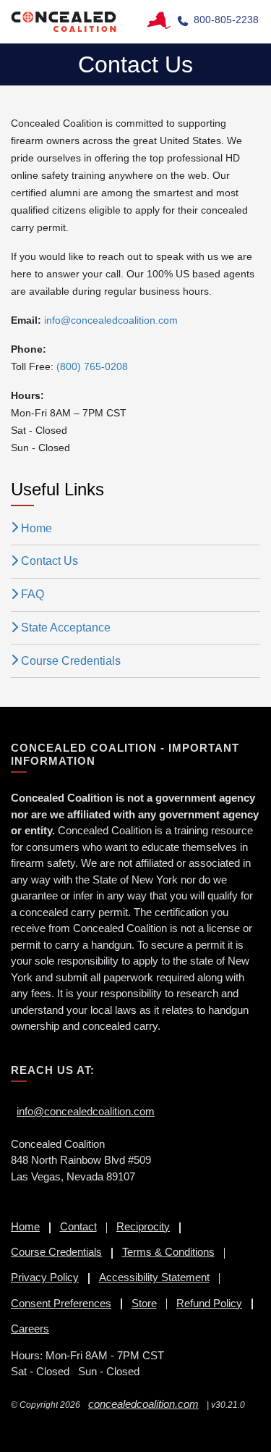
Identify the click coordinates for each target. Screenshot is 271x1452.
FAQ (32, 594)
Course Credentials (71, 661)
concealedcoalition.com (143, 1404)
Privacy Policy (45, 1277)
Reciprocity (143, 1226)
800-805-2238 (226, 19)
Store (144, 1303)
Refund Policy (209, 1303)
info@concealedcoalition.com (86, 1111)
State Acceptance (66, 627)
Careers (30, 1328)
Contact (78, 1226)
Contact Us (49, 561)
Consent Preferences (61, 1303)
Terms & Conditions (168, 1252)
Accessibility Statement (154, 1277)
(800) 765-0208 (92, 366)
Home (36, 528)
